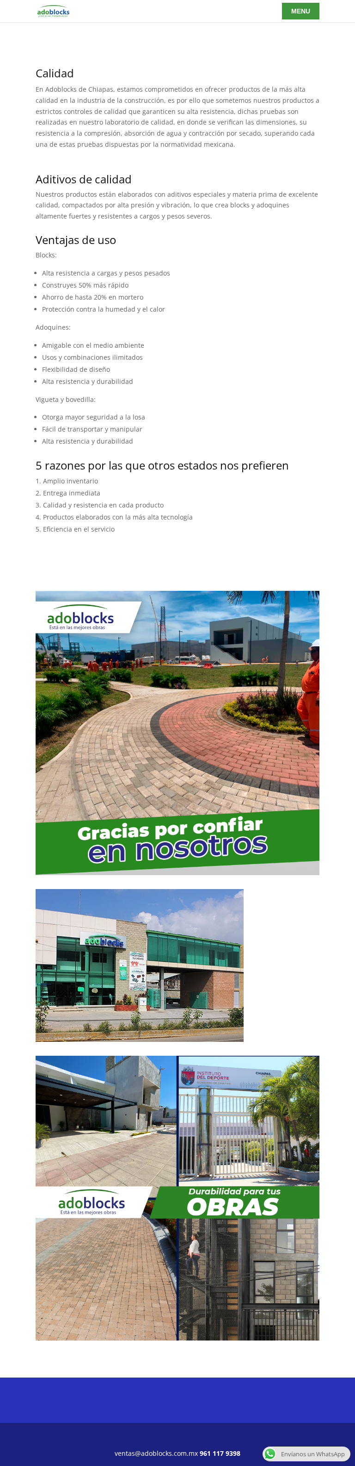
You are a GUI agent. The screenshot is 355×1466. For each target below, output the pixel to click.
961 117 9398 (220, 1453)
